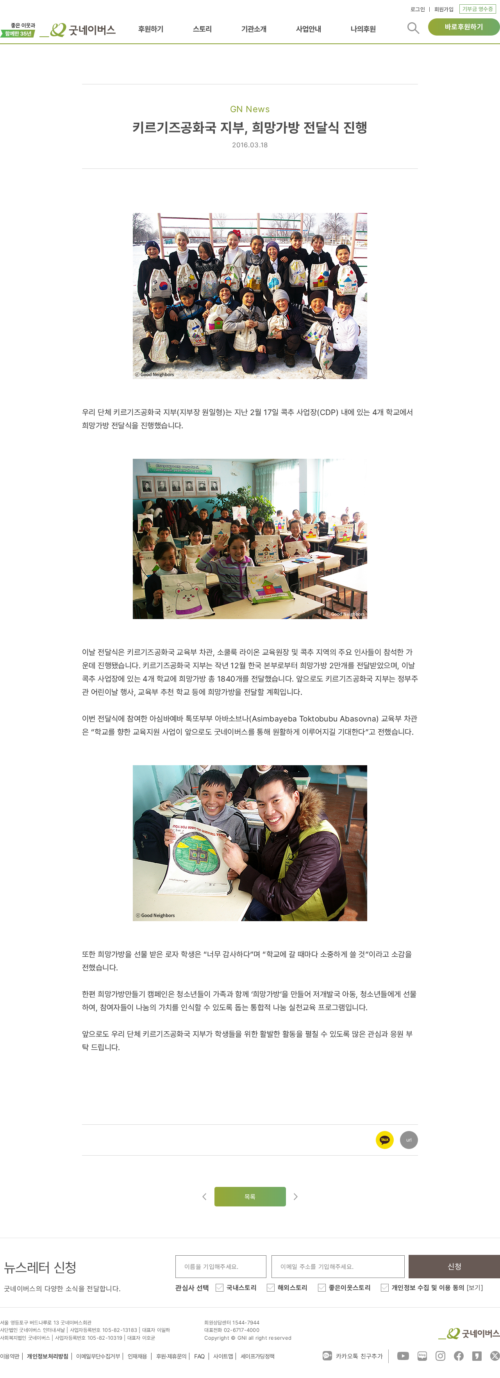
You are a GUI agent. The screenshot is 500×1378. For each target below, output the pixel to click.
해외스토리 (293, 1288)
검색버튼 (413, 28)
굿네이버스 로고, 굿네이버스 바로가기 (77, 30)
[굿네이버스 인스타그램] (440, 1355)
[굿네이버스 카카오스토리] (477, 1355)
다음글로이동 (296, 1196)
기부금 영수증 (477, 8)
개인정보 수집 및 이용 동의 (437, 1288)
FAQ (200, 1356)
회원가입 (444, 9)
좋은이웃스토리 (350, 1288)
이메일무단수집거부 (98, 1356)
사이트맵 (223, 1356)
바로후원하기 (464, 27)
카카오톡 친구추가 (359, 1356)
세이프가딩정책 (258, 1356)
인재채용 (138, 1356)
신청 (454, 1266)
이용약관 (10, 1356)
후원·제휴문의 (171, 1356)
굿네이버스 (469, 1333)
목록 (250, 1197)
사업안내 (308, 29)
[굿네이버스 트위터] (495, 1355)
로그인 (418, 9)
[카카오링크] (385, 1135)
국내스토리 (242, 1288)
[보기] (474, 1288)
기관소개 (253, 29)
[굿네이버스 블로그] (422, 1355)
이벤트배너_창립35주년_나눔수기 (18, 29)
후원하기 (150, 29)
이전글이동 (204, 1196)
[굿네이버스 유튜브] (403, 1355)
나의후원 (363, 29)
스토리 (202, 29)
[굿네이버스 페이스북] (459, 1355)
